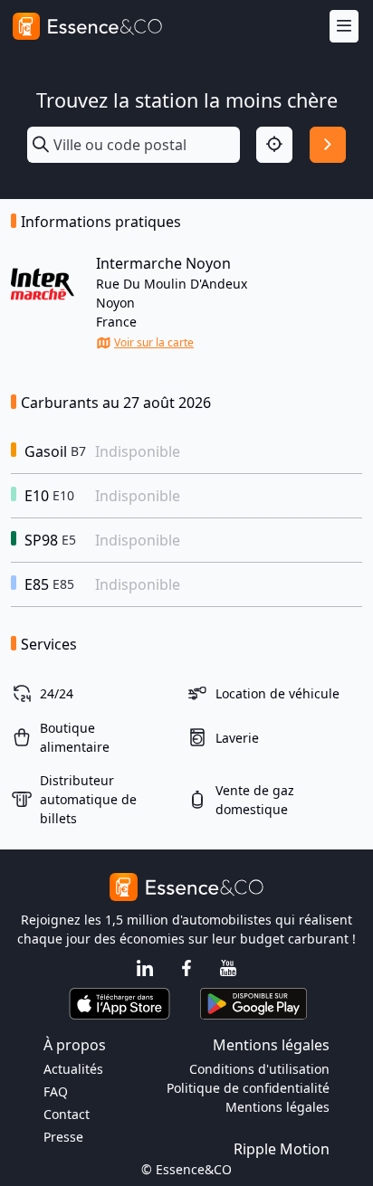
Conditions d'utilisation (259, 1068)
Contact (66, 1114)
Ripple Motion (282, 1149)
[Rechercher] (328, 145)
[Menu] (344, 26)
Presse (63, 1136)
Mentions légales (277, 1106)
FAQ (55, 1091)
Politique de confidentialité (248, 1087)
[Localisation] (274, 145)
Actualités (73, 1068)
